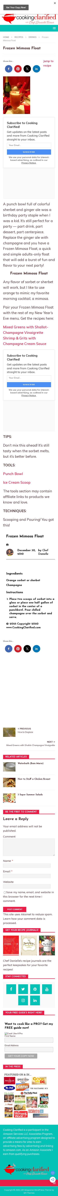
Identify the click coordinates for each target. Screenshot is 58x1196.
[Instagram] (23, 1000)
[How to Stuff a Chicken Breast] (9, 782)
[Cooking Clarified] (29, 23)
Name (7, 860)
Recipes (19, 37)
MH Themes (29, 1193)
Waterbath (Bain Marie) (30, 763)
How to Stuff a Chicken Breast (34, 779)
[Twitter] (23, 989)
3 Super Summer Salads (30, 795)
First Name (10, 1036)
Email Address (12, 1045)
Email (7, 871)
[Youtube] (47, 989)
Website (8, 881)
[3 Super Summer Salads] (9, 798)
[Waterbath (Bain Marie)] (9, 767)
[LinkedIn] (35, 1000)
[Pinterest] (35, 989)
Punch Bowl (13, 474)
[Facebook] (11, 989)
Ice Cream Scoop (16, 482)
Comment (9, 836)
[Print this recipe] (7, 543)
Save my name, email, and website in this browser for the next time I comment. (28, 896)
